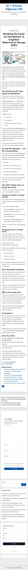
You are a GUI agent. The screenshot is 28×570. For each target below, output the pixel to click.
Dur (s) (4, 538)
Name (6, 445)
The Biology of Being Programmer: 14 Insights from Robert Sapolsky (14, 499)
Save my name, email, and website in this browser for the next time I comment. (13, 464)
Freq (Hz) (5, 533)
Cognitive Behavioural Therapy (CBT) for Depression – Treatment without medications (14, 371)
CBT (3, 386)
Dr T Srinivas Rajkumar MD (14, 7)
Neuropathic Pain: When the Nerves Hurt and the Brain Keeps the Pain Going (14, 511)
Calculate (14, 543)
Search (3, 482)
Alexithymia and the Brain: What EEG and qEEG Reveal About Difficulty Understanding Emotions (13, 516)
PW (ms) (5, 528)
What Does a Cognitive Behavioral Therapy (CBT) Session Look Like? (13, 376)
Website (6, 456)
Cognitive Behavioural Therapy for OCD (14, 383)
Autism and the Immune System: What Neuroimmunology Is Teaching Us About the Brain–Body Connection (13, 505)
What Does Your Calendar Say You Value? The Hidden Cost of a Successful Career (14, 495)
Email (6, 450)
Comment (7, 425)
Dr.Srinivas (14, 48)
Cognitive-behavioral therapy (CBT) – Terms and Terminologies (14, 380)
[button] (26, 2)
